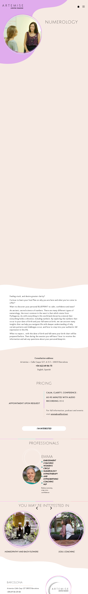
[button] (37, 508)
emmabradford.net (59, 414)
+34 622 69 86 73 (44, 366)
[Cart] (78, 6)
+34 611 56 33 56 (14, 592)
